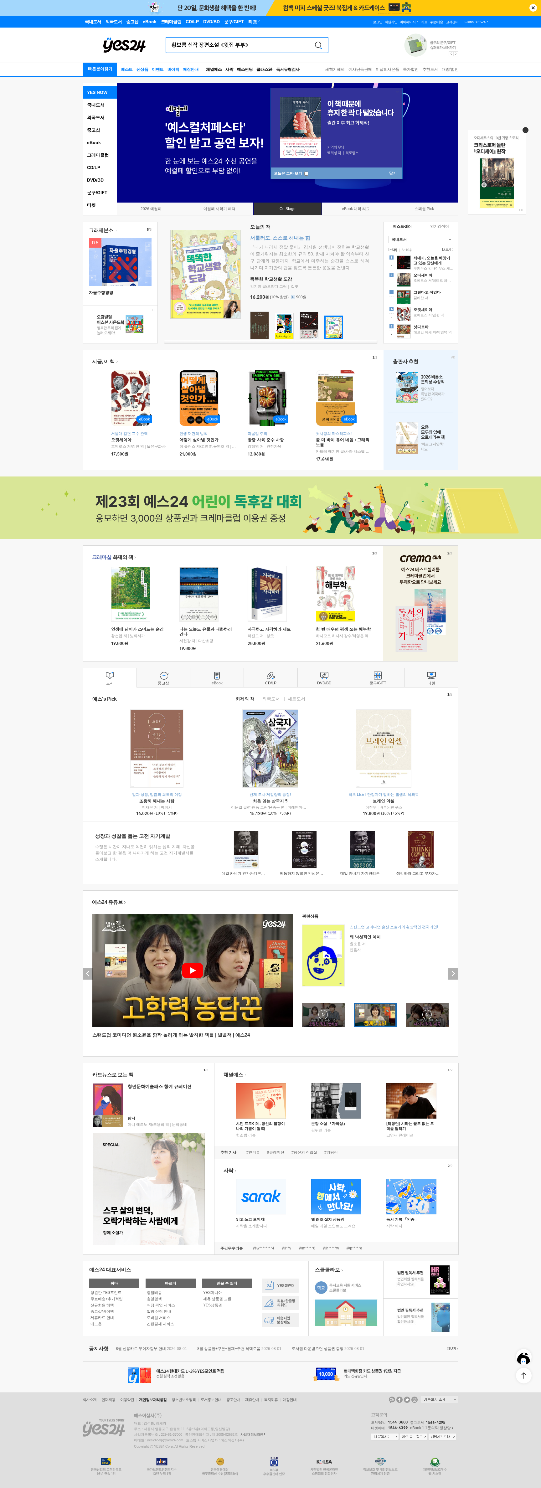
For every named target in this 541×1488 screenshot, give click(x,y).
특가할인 (411, 69)
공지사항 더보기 (452, 1348)
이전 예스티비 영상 (88, 974)
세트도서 (296, 698)
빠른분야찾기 (100, 68)
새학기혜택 (335, 69)
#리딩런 (331, 1152)
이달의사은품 (387, 69)
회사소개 (89, 1400)
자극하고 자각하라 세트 (269, 629)
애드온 (96, 1324)
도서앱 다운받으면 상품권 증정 (328, 1348)
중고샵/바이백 (102, 1311)
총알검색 (154, 1299)
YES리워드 (280, 1303)
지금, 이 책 (103, 361)
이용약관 (127, 1400)
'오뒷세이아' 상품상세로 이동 (420, 315)
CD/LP (93, 167)
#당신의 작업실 (304, 1152)
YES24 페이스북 (399, 1400)
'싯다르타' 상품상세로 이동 (420, 332)
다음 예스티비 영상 (453, 974)
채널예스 (233, 1074)
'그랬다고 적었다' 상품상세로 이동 (420, 298)
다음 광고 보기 (456, 54)
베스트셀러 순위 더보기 (447, 249)
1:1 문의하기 (385, 1437)
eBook (94, 142)
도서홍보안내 (211, 1400)
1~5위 (392, 250)
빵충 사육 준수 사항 (266, 439)
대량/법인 (450, 69)
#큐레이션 (275, 1152)
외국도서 (96, 117)
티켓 (91, 205)
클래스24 (264, 69)
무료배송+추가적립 (106, 1299)
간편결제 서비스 (160, 1324)
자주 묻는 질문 (413, 1437)
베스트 (127, 69)
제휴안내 (252, 1400)
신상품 (142, 69)
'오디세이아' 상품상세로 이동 (420, 280)
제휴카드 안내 (102, 1318)
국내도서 (96, 104)
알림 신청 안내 (159, 1311)
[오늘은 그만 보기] (523, 131)
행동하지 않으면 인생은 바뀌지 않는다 (312, 873)
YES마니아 (212, 1292)
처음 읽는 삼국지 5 (270, 801)
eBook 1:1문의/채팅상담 (430, 1428)
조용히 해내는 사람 (156, 801)
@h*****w (330, 1248)
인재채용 (108, 1400)
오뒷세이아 (121, 439)
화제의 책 (112, 557)
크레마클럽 (98, 154)
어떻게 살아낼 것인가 (199, 439)
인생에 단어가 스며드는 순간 (137, 629)
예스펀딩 (245, 69)
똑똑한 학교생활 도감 (271, 278)
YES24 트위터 (407, 1400)
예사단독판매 (360, 69)
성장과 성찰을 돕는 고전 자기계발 (132, 836)
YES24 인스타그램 (414, 1400)
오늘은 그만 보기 (288, 173)
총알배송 (154, 1292)
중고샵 (93, 129)
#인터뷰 (253, 1152)
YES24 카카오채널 (392, 1400)
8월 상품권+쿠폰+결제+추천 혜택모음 (239, 1348)
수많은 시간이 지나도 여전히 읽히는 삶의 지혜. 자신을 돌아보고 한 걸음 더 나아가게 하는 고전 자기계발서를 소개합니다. (145, 853)
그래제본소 (101, 230)
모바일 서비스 (158, 1318)
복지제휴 (271, 1400)
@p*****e (354, 1248)
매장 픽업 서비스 (161, 1305)
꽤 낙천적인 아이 (365, 937)
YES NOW (97, 92)
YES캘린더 (280, 1286)
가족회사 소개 (439, 1399)
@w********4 (263, 1248)
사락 (229, 69)
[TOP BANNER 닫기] (533, 8)
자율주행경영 (101, 292)
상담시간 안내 (442, 1437)
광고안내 (233, 1400)
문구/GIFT (97, 192)
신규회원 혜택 (102, 1305)
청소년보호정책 (184, 1400)
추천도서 (430, 69)
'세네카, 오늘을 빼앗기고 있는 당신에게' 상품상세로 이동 (420, 263)
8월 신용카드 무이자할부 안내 (151, 1348)
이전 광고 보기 (451, 54)
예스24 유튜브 (107, 902)
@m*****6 (306, 1248)
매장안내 (190, 69)
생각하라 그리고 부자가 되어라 (422, 873)
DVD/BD (95, 180)
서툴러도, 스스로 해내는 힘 (280, 237)
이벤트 (158, 69)
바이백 (173, 69)
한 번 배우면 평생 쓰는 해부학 (343, 629)
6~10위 (407, 250)
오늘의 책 (260, 226)
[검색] (318, 45)
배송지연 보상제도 (280, 1320)
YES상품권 (212, 1305)
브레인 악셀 (383, 801)
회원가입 (391, 22)
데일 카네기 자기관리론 (360, 873)
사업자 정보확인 (251, 1434)
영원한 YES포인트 (105, 1292)
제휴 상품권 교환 (217, 1299)
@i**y (286, 1248)
